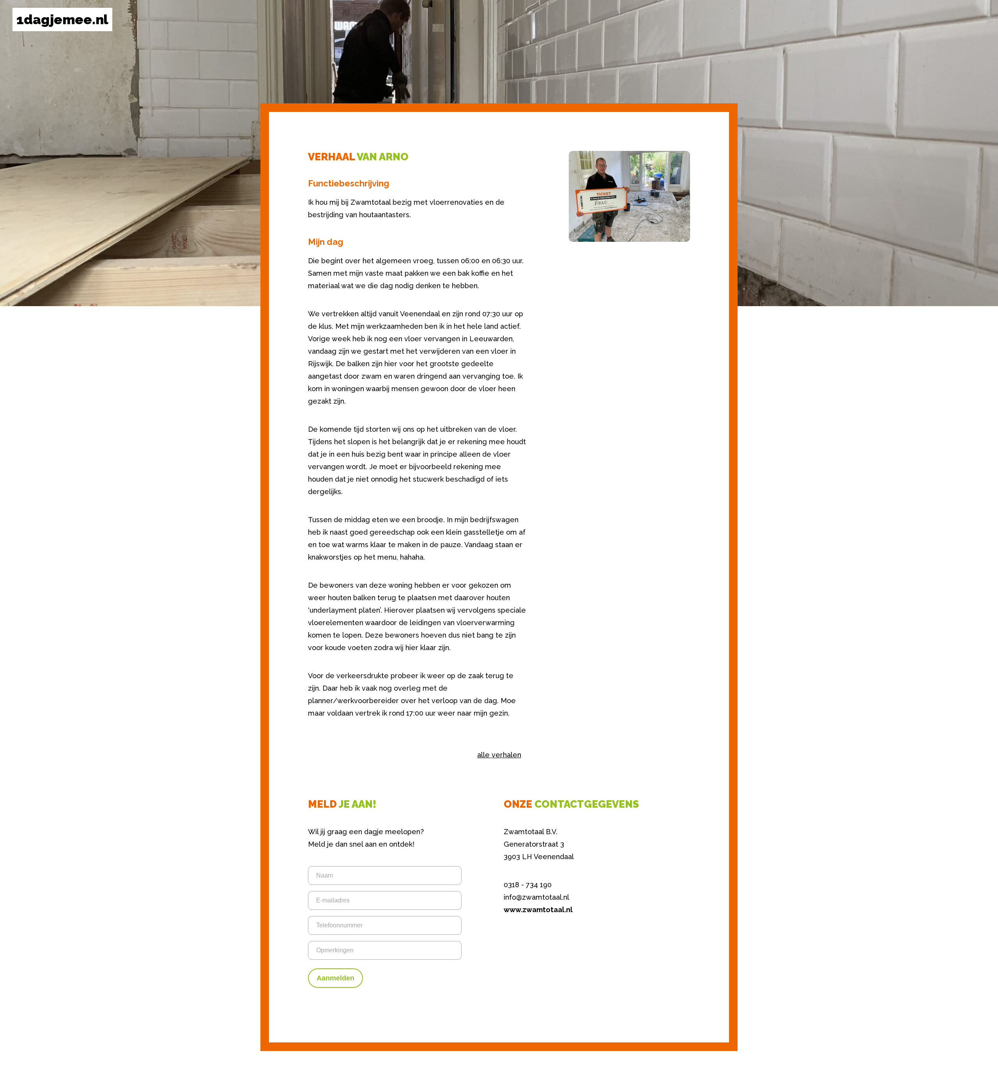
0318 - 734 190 (528, 885)
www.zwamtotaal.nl (538, 910)
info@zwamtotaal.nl (536, 897)
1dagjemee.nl (62, 19)
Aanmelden (335, 978)
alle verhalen (499, 755)
